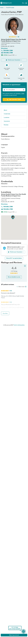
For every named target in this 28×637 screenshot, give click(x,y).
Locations (6, 117)
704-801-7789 (8, 52)
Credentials (7, 113)
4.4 (17, 36)
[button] (12, 217)
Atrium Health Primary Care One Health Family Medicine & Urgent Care (13, 40)
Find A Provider (10, 7)
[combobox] (14, 89)
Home (2, 7)
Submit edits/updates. (19, 325)
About (5, 110)
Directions (4, 48)
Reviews (6, 124)
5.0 (9, 290)
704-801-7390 (8, 50)
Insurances (7, 121)
